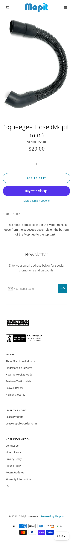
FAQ (8, 485)
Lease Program (14, 416)
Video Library (13, 452)
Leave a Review (14, 387)
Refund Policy (14, 465)
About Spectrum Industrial (21, 361)
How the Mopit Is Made (19, 374)
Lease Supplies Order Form (21, 423)
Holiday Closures (15, 394)
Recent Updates (15, 472)
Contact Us (12, 445)
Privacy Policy (14, 459)
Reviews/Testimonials (18, 381)
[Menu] (65, 7)
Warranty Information (18, 479)
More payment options (36, 200)
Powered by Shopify (52, 516)
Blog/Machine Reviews (19, 367)
